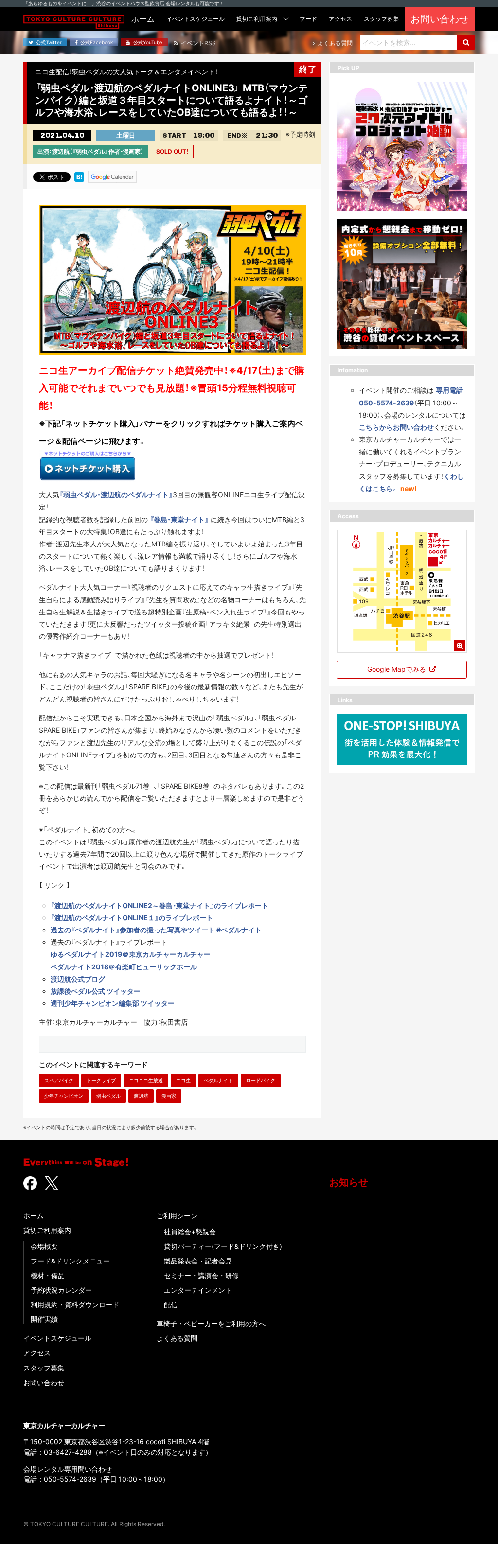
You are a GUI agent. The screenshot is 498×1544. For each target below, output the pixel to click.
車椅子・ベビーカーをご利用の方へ (211, 1323)
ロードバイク (260, 1080)
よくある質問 (177, 1338)
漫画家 (168, 1096)
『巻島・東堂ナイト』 (179, 519)
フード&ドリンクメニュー (70, 1261)
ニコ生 (183, 1080)
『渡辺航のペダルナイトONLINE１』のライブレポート (132, 917)
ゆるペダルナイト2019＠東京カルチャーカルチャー (131, 954)
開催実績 (44, 1319)
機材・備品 (48, 1275)
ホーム (33, 1215)
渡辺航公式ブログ (78, 979)
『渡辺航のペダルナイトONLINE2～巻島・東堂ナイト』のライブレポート (159, 905)
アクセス (37, 1353)
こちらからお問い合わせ (396, 427)
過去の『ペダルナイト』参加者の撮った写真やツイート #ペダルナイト (156, 930)
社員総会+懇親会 (190, 1232)
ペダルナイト (218, 1080)
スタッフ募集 (43, 1368)
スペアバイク (58, 1080)
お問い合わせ (43, 1382)
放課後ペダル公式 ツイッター (96, 991)
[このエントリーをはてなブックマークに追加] (79, 176)
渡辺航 (141, 1096)
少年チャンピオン (63, 1096)
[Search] (466, 42)
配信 (171, 1304)
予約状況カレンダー (61, 1290)
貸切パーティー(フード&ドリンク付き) (223, 1246)
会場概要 (44, 1246)
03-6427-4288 (68, 1452)
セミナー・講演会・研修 (201, 1275)
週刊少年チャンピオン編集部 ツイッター (113, 1003)
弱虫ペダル (108, 1096)
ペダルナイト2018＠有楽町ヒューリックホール (124, 967)
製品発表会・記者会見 (198, 1261)
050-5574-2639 (70, 1479)
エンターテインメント (198, 1290)
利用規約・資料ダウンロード (75, 1304)
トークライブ (101, 1080)
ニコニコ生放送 (146, 1080)
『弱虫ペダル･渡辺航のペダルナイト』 (116, 495)
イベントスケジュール (57, 1338)
